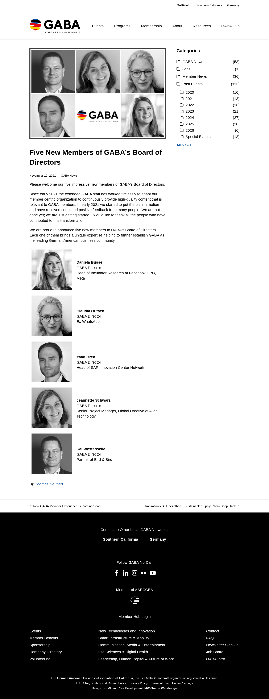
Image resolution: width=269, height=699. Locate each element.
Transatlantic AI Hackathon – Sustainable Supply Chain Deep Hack (190, 506)
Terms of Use (160, 683)
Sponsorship (39, 645)
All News (184, 145)
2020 (190, 92)
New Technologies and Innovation (126, 631)
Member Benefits (43, 638)
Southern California (120, 539)
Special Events (198, 137)
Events (35, 631)
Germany (158, 539)
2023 (190, 111)
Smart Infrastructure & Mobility (123, 638)
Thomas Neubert (49, 484)
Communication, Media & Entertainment (131, 645)
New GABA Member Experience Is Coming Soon (64, 506)
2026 (190, 130)
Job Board (214, 652)
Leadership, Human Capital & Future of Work (136, 659)
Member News (194, 76)
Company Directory (45, 652)
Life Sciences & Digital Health (123, 652)
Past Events (192, 84)
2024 (190, 118)
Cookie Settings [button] (182, 683)
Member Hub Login (135, 617)
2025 (190, 124)
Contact (212, 631)
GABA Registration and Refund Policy (101, 683)
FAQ (210, 638)
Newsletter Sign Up (222, 645)
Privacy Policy (138, 683)
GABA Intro (215, 659)
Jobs (186, 69)
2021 (190, 99)
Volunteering (39, 659)
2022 (190, 105)
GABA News (69, 175)
